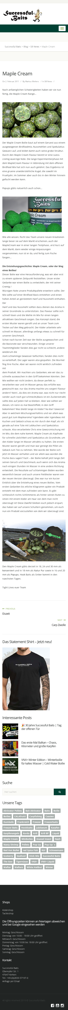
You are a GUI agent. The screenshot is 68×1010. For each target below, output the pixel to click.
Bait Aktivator (33, 810)
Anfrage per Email (11, 981)
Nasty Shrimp (10, 844)
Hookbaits (27, 827)
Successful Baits (51, 855)
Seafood (21, 855)
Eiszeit (6, 613)
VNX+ (34, 861)
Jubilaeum (41, 827)
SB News (48, 81)
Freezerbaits (51, 821)
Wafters (19, 867)
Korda (26, 833)
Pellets (25, 844)
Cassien (50, 816)
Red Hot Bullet (11, 850)
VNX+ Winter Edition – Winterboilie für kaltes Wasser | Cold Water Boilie (43, 761)
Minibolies (27, 838)
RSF (44, 850)
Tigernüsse (22, 861)
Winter (49, 867)
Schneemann (56, 850)
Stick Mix (34, 855)
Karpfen (55, 827)
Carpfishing (35, 816)
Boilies (7, 816)
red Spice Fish (30, 850)
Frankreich (23, 821)
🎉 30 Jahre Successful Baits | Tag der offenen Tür (41, 727)
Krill (35, 833)
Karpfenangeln (11, 833)
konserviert (8, 570)
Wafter (7, 867)
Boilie (56, 810)
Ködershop (7, 910)
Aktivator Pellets (12, 810)
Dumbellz (8, 821)
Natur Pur (39, 570)
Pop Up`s (50, 844)
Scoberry (8, 855)
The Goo (7, 861)
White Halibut (34, 867)
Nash (57, 838)
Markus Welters (32, 81)
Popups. (15, 574)
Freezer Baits (10, 827)
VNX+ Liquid (47, 861)
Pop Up (37, 844)
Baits (47, 810)
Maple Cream (10, 838)
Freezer (37, 821)
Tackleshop (7, 913)
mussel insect (43, 838)
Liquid (55, 833)
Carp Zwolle (59, 625)
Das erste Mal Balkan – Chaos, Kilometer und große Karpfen (39, 744)
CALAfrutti (20, 816)
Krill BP (45, 833)
